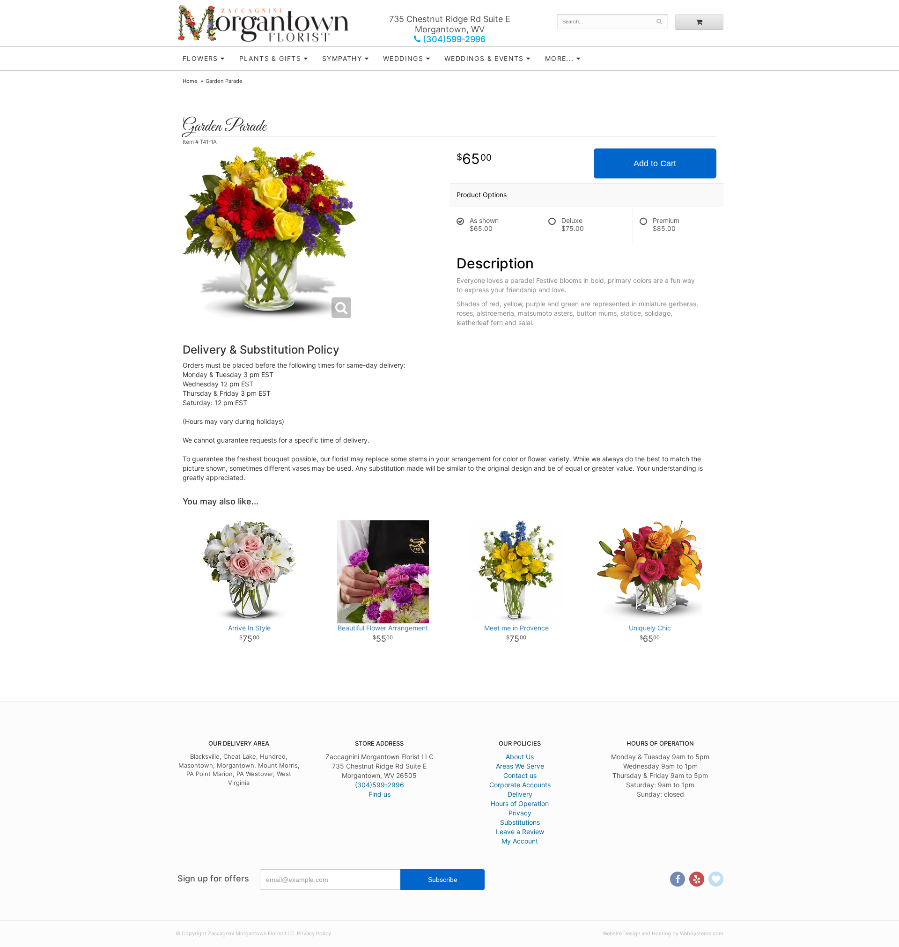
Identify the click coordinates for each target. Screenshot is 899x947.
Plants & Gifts (270, 58)
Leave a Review (520, 832)
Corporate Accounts (520, 785)
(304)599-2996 (453, 39)
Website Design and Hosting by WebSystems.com (663, 933)
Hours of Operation (520, 803)
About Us (520, 757)
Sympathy (342, 58)
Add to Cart (655, 163)
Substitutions (520, 822)
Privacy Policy (314, 933)
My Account (519, 841)
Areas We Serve (520, 766)
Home (190, 81)
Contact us (520, 775)
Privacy (519, 813)
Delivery (520, 794)
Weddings (403, 58)
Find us (379, 794)
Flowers (200, 58)
